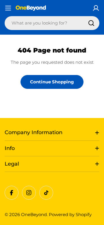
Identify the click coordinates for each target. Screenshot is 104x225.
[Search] (91, 23)
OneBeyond (34, 214)
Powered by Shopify (70, 214)
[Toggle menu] (8, 8)
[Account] (95, 8)
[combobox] (52, 23)
